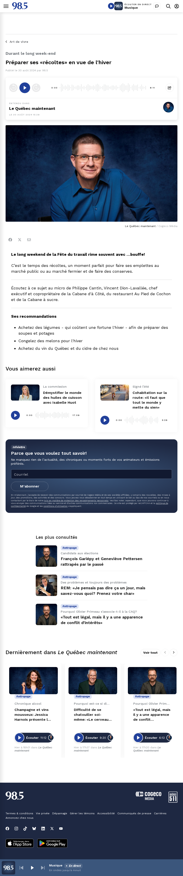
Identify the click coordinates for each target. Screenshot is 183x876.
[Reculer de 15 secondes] (13, 88)
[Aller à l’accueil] (20, 8)
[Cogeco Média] (148, 799)
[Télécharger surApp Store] (20, 844)
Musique (131, 7)
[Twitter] (19, 239)
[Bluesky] (34, 828)
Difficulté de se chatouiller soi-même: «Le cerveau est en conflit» (91, 715)
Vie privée (43, 813)
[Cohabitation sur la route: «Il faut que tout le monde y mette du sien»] (114, 393)
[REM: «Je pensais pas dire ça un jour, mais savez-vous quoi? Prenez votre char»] (46, 585)
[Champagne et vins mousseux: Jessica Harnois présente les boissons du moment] (33, 680)
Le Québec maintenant (32, 108)
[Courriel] (29, 239)
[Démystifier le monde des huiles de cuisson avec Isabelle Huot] (25, 393)
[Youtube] (61, 828)
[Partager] (169, 88)
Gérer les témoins (82, 813)
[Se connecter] (176, 6)
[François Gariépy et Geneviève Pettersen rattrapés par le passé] (46, 556)
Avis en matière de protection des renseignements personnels (76, 500)
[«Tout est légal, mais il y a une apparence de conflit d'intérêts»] (46, 614)
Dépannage (59, 813)
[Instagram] (16, 828)
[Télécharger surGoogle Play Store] (52, 844)
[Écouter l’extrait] (24, 87)
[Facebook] (10, 239)
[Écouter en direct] (111, 6)
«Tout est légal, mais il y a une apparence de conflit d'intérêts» (152, 715)
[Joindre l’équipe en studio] (157, 6)
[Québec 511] (172, 801)
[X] (52, 828)
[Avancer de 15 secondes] (36, 88)
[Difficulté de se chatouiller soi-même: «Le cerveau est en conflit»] (93, 680)
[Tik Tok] (25, 828)
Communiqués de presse (134, 813)
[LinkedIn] (43, 828)
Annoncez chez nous (19, 817)
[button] (21, 867)
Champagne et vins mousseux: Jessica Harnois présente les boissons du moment (33, 715)
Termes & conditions (19, 813)
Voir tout (150, 652)
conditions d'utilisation (56, 506)
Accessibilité (106, 813)
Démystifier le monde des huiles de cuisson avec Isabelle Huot (62, 398)
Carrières (160, 813)
